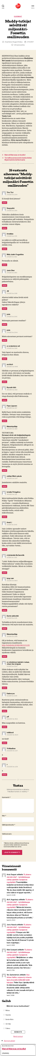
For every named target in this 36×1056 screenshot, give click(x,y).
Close (34, 1045)
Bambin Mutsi (9, 1019)
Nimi (4, 816)
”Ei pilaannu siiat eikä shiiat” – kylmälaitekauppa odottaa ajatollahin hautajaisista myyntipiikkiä (19, 878)
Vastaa (4, 203)
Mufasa (8, 1010)
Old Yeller (8, 1024)
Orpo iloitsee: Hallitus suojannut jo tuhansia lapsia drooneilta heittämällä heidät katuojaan (19, 978)
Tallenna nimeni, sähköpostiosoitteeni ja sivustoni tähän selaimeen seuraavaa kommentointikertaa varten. (16, 845)
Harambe (8, 1015)
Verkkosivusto (7, 834)
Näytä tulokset (18, 1036)
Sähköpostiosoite (8, 825)
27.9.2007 (30, 42)
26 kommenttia (19, 45)
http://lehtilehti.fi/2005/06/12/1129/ (16, 645)
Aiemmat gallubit (9, 1040)
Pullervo (8, 1028)
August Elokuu (18, 42)
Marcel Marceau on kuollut (14, 1049)
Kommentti (6, 797)
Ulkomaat (18, 16)
